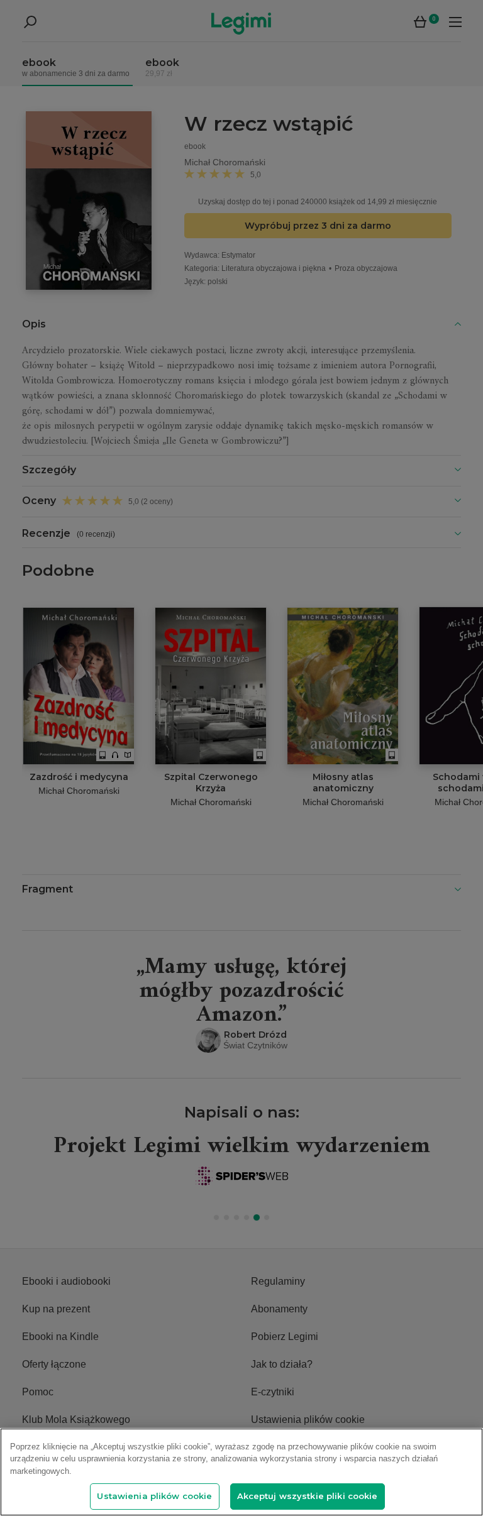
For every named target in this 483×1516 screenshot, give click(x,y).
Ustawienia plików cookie (154, 1496)
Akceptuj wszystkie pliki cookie (307, 1496)
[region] (241, 1472)
